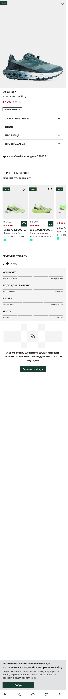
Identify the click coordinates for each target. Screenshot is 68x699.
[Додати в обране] (62, 3)
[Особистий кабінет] (60, 695)
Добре (18, 685)
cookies (40, 663)
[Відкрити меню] (19, 695)
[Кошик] (33, 695)
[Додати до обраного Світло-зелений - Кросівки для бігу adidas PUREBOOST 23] (23, 189)
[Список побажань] (46, 695)
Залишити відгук (33, 369)
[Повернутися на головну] (6, 695)
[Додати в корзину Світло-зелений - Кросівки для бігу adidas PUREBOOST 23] (24, 223)
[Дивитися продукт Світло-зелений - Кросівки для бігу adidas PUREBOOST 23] (15, 202)
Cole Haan (9, 91)
